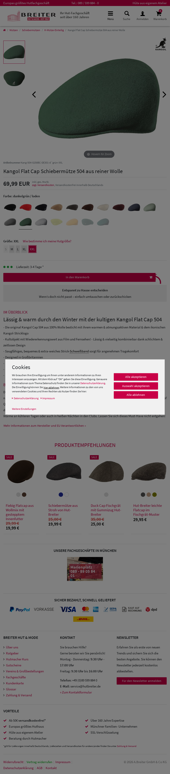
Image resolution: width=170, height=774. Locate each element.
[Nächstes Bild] (164, 93)
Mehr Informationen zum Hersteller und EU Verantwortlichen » (45, 426)
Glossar (11, 689)
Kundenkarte (15, 683)
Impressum (62, 762)
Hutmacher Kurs (17, 659)
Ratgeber (12, 653)
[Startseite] (4, 30)
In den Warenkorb (77, 277)
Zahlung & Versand (19, 695)
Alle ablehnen (136, 395)
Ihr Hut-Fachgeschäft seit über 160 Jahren (75, 15)
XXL (32, 249)
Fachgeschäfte (16, 677)
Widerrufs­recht (13, 762)
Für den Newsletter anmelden (141, 681)
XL (24, 249)
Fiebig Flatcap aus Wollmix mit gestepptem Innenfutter (20, 512)
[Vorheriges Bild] (33, 93)
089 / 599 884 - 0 (88, 3)
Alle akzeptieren (136, 377)
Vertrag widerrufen (39, 762)
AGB (39, 768)
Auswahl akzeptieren (136, 386)
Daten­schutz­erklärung (18, 768)
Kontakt (51, 768)
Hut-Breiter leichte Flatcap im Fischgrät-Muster (147, 510)
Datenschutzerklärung (92, 383)
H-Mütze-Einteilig (54, 30)
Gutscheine (13, 665)
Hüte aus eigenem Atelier (150, 3)
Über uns (12, 647)
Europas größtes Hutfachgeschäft (26, 3)
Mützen (14, 30)
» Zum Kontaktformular (76, 692)
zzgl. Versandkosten (43, 185)
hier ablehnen (51, 387)
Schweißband (79, 351)
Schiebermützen (31, 30)
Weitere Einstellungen (24, 409)
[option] (14, 52)
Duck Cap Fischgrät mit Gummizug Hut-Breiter (106, 510)
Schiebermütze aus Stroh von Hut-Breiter (63, 510)
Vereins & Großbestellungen (25, 671)
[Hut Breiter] (31, 16)
